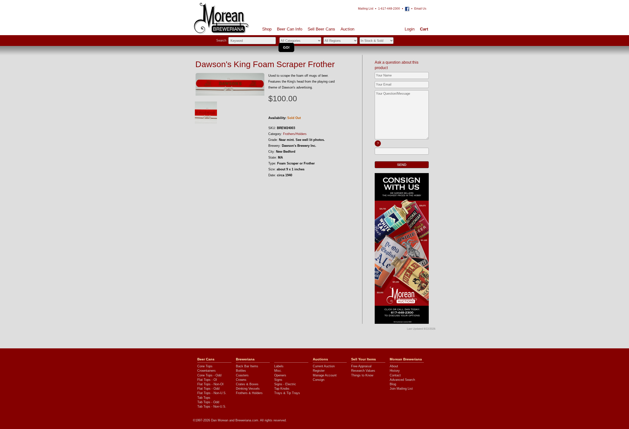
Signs (278, 380)
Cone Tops (205, 366)
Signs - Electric (285, 384)
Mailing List (365, 8)
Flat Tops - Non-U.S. (212, 393)
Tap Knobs (281, 388)
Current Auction (324, 366)
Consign (318, 380)
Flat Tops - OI (207, 380)
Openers (280, 375)
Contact (395, 375)
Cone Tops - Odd (209, 375)
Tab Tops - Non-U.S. (211, 406)
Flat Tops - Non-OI (210, 384)
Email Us (420, 8)
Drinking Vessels (248, 388)
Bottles (241, 370)
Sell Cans (321, 29)
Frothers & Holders (249, 393)
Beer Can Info (289, 29)
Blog (393, 384)
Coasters (242, 375)
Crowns (241, 380)
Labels (279, 366)
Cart (424, 29)
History (395, 370)
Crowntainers (206, 370)
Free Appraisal (361, 366)
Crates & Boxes (247, 384)
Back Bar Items (247, 366)
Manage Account (325, 375)
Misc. (278, 370)
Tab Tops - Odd (208, 402)
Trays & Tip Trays (287, 393)
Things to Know (362, 375)
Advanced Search (402, 380)
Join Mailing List (401, 388)
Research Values (363, 370)
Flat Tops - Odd (208, 388)
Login (410, 29)
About (394, 366)
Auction (347, 29)
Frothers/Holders (295, 134)
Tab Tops (203, 397)
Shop (267, 29)
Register (319, 370)
